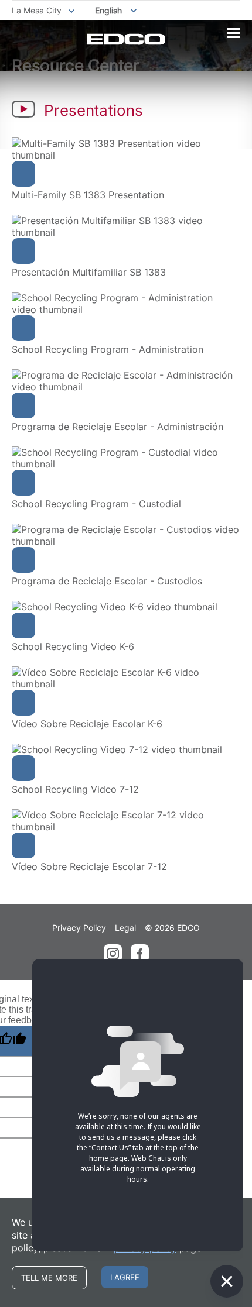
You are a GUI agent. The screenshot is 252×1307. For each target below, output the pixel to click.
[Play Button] (23, 174)
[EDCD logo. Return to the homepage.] (126, 39)
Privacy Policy (79, 928)
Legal (125, 928)
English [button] (108, 10)
